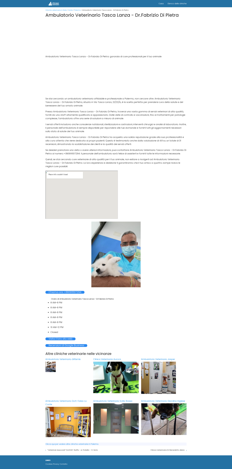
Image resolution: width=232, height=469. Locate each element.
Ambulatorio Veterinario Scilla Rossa (112, 400)
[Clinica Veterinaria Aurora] (116, 377)
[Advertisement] (116, 35)
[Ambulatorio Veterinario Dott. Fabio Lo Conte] (68, 422)
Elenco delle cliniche (177, 3)
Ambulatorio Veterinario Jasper (158, 359)
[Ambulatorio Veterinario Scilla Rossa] (116, 418)
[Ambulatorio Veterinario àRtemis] (68, 367)
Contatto (63, 464)
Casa (161, 3)
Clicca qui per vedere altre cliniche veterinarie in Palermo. (72, 444)
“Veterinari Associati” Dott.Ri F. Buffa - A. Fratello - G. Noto (72, 450)
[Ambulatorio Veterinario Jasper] (164, 378)
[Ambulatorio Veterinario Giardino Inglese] (164, 419)
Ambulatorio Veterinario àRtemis (63, 359)
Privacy (56, 464)
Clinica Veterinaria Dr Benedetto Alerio (167, 450)
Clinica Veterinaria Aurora (107, 359)
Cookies (48, 464)
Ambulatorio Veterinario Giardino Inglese (163, 400)
